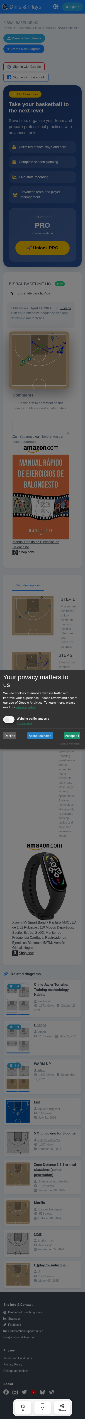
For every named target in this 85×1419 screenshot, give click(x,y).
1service (24, 723)
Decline (10, 735)
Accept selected (40, 735)
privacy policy (25, 707)
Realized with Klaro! (69, 743)
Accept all (72, 735)
